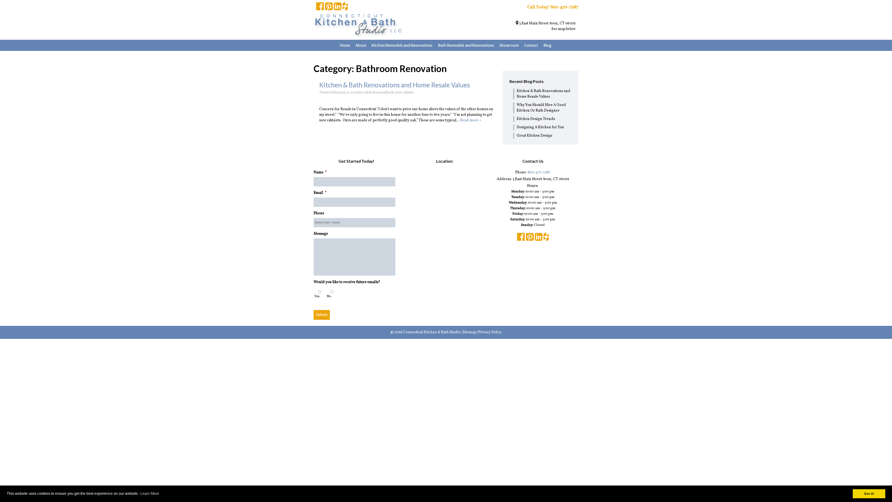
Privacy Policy (490, 332)
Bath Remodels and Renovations (466, 45)
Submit (322, 314)
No (329, 296)
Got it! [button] (869, 493)
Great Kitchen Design (534, 135)
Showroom (509, 45)
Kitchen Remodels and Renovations (402, 45)
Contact (531, 45)
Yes (317, 296)
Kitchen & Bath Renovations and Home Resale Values (394, 85)
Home (345, 45)
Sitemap (469, 332)
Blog (547, 45)
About (360, 45)
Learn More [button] (149, 493)
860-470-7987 (539, 172)
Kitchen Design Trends (536, 119)
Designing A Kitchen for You (540, 127)
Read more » (470, 120)
